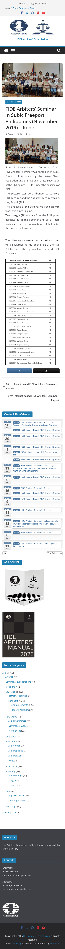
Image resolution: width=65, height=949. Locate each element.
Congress (13, 780)
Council (12, 785)
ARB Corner (14, 745)
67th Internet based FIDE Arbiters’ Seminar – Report (33, 398)
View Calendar (53, 553)
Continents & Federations (18, 681)
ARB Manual (14, 755)
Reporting (10, 771)
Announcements (19, 704)
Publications (11, 741)
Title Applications (17, 800)
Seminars (13, 700)
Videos (11, 760)
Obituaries (10, 736)
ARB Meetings (15, 775)
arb (29, 134)
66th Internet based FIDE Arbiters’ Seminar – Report (31, 386)
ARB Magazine (15, 750)
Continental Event (17, 725)
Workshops (11, 806)
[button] (5, 553)
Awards (9, 676)
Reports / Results (14, 102)
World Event (14, 730)
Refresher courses (17, 695)
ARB (4, 672)
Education (10, 691)
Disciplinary (11, 686)
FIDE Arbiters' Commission (32, 39)
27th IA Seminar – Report (24, 8)
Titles (8, 791)
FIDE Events (11, 716)
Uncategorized (9, 812)
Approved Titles (16, 795)
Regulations (11, 766)
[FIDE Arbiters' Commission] (6, 50)
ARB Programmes (17, 720)
